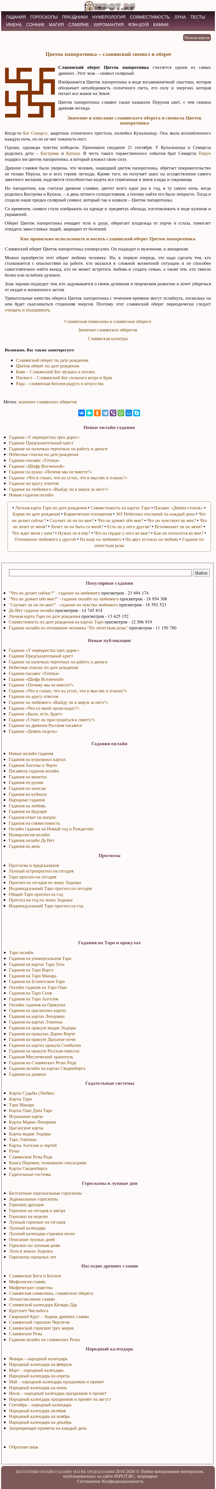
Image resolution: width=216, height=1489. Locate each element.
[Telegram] (105, 413)
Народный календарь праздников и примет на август (60, 1399)
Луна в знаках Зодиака (31, 1251)
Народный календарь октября (37, 1410)
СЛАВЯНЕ (78, 24)
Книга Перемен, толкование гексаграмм (47, 1162)
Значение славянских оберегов (107, 330)
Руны (14, 1151)
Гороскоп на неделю (28, 1216)
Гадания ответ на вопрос (32, 817)
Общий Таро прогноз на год (36, 894)
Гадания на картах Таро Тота (36, 964)
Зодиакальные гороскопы (33, 1199)
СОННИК (35, 24)
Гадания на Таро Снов (30, 993)
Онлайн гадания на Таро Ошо (38, 987)
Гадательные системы (30, 1174)
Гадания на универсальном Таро (40, 958)
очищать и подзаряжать (27, 310)
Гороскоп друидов (26, 1204)
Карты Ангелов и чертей (33, 1145)
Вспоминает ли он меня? (178, 526)
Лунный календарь (27, 1228)
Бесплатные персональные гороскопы (45, 1193)
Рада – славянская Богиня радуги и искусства (60, 383)
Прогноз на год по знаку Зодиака (41, 900)
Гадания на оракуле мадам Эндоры (42, 1028)
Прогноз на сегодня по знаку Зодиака (45, 882)
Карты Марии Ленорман (32, 1122)
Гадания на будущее (28, 811)
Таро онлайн (21, 952)
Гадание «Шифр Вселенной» (36, 679)
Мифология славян (27, 1281)
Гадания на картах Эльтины (35, 1022)
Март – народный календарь (36, 1370)
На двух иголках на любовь (151, 539)
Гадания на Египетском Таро (37, 981)
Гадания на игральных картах (37, 759)
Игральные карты (26, 1116)
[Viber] (113, 413)
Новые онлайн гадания (31, 753)
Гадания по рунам (26, 782)
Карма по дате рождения (36, 514)
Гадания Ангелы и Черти (33, 765)
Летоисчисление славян (32, 1299)
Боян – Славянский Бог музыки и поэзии (55, 371)
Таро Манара (21, 1105)
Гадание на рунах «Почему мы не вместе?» (50, 472)
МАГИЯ (56, 24)
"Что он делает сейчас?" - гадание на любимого (54, 593)
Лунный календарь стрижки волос (42, 1233)
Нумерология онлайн (29, 834)
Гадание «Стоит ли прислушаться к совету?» (52, 719)
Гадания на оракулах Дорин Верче (42, 1033)
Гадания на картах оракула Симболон (45, 1045)
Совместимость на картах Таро (120, 507)
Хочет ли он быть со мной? (77, 526)
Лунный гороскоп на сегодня (37, 1222)
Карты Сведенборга (28, 1168)
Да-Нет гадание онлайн (31, 610)
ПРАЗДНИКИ (75, 17)
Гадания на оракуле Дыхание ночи (42, 1039)
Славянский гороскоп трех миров (41, 1328)
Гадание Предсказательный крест (41, 656)
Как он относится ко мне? (178, 533)
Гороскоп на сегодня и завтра (37, 1210)
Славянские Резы (25, 1333)
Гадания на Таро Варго (31, 970)
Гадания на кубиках (28, 794)
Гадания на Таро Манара (33, 976)
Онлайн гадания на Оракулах (37, 1004)
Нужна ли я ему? (74, 533)
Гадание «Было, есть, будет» (36, 714)
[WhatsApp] (121, 413)
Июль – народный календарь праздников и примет (58, 1393)
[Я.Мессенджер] (89, 413)
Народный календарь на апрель (39, 1376)
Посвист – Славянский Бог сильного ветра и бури (64, 377)
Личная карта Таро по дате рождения (44, 616)
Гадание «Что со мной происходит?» (44, 708)
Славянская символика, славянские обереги (51, 1293)
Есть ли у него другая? (129, 526)
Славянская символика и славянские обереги (107, 321)
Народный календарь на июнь (38, 1387)
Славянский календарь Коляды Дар (43, 1304)
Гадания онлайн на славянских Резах (44, 1339)
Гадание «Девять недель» (33, 731)
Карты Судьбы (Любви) (32, 1093)
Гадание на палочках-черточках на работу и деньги (58, 662)
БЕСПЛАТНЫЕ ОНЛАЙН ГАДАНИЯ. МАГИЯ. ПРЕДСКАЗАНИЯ (65, 1471)
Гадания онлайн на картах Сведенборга (47, 1068)
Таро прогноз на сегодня (32, 877)
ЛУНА (180, 17)
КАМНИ (160, 24)
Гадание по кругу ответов (33, 696)
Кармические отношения (88, 514)
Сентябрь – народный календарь (40, 1404)
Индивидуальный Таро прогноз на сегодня (50, 888)
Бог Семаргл (35, 133)
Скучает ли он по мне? (72, 520)
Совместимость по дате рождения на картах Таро (56, 622)
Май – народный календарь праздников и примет (56, 1381)
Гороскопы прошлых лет (32, 1257)
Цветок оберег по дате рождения (47, 366)
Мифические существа (31, 1287)
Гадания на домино (27, 1074)
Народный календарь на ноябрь (39, 1416)
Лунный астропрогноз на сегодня (41, 871)
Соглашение (89, 1481)
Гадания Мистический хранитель (41, 1056)
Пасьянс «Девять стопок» (178, 507)
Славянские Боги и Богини (35, 1275)
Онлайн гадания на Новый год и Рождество (51, 829)
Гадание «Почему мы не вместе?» (41, 685)
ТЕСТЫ (197, 17)
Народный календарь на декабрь (40, 1422)
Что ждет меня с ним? (33, 533)
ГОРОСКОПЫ (44, 17)
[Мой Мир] (128, 413)
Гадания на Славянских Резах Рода (42, 1062)
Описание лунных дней (32, 1239)
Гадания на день (24, 846)
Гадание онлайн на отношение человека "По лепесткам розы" (68, 628)
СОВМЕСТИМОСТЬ (150, 17)
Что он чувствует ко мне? (171, 520)
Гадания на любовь (27, 805)
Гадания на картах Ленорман (37, 1016)
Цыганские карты (26, 1128)
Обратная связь (23, 1447)
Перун (205, 153)
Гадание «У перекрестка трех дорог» (44, 650)
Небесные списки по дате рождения (43, 667)
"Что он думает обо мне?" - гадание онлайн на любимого (64, 599)
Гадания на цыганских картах (37, 1010)
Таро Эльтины (23, 1139)
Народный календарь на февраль (40, 1364)
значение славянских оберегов (47, 402)
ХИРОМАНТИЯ (108, 24)
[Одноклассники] (97, 413)
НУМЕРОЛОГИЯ (108, 17)
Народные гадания (27, 800)
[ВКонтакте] (81, 413)
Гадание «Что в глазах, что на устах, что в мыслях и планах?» (68, 690)
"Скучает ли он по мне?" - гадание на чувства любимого (63, 604)
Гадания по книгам (27, 788)
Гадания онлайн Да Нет (31, 840)
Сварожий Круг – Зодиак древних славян (49, 1316)
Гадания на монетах (28, 776)
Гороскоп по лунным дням (34, 1245)
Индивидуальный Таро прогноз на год (46, 906)
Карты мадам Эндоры (30, 1133)
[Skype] (136, 413)
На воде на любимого (101, 539)
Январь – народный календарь (38, 1358)
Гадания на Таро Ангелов (33, 999)
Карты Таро (20, 1099)
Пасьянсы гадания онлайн (34, 771)
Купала (73, 153)
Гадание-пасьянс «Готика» (34, 673)
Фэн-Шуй (138, 24)
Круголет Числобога (28, 1310)
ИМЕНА (14, 24)
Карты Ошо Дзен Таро (30, 1110)
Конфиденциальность (122, 1481)
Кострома (49, 153)
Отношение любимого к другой (45, 539)
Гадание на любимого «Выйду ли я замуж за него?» (58, 702)
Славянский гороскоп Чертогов (39, 1322)
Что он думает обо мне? (120, 520)
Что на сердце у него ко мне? (122, 533)
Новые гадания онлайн (31, 495)
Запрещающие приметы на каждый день (48, 1428)
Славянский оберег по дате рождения (52, 360)
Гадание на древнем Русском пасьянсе (45, 725)
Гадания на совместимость (34, 823)
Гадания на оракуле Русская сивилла (44, 1051)
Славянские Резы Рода (30, 1157)
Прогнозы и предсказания (34, 865)
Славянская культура (108, 338)
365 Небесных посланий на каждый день (155, 514)
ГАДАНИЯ (16, 17)
